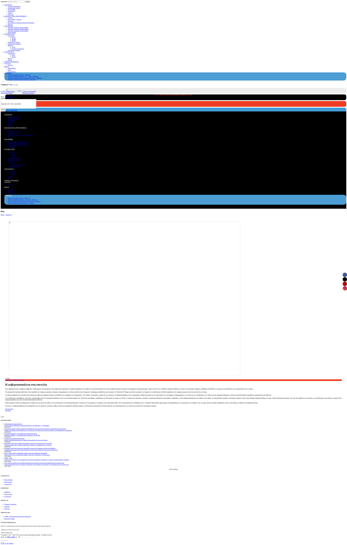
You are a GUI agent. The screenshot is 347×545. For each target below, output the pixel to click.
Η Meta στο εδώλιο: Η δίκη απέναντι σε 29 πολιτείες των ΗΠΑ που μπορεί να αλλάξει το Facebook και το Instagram (38, 430)
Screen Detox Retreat (14, 50)
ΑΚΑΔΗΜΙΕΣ (8, 26)
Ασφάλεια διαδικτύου (14, 6)
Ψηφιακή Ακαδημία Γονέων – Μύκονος (19, 75)
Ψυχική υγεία (8, 494)
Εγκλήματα (11, 11)
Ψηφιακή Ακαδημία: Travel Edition (18, 31)
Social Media (11, 9)
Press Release (12, 68)
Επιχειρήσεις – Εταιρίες (15, 19)
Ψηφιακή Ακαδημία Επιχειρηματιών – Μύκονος (22, 79)
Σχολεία (10, 18)
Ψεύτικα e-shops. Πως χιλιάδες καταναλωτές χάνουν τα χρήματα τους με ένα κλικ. (28, 445)
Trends (10, 60)
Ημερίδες (7, 506)
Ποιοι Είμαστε (8, 480)
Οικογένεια (11, 36)
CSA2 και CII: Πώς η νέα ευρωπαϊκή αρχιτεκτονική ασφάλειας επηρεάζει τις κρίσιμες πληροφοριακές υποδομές (36, 459)
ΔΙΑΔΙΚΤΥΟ (8, 5)
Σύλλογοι (10, 21)
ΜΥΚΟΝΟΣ (8, 73)
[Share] (3, 540)
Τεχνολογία (7, 496)
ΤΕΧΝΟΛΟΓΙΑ (9, 52)
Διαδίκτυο (8, 215)
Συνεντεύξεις (11, 71)
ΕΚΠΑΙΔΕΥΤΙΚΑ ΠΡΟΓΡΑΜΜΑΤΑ (15, 16)
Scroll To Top (5, 543)
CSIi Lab (7, 509)
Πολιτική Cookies (9, 519)
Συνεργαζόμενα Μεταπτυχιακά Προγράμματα (21, 22)
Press (9, 70)
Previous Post (9, 409)
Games (14, 57)
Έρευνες (10, 65)
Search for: (4, 1)
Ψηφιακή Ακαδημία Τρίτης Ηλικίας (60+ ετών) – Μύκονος (25, 78)
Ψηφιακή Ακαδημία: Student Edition (18, 29)
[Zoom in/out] (7, 540)
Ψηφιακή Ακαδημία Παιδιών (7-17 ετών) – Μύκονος (23, 76)
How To (10, 24)
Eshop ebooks (12, 32)
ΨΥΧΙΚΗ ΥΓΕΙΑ (9, 34)
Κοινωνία (10, 14)
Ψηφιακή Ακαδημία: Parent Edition (18, 27)
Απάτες (10, 13)
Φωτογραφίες (8, 482)
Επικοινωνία (7, 484)
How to (10, 58)
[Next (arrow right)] (3, 542)
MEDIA (6, 66)
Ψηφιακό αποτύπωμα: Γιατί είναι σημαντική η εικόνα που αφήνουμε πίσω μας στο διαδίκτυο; (31, 450)
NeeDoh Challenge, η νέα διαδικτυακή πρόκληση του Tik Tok (22, 435)
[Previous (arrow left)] (1, 542)
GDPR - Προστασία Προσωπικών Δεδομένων (17, 516)
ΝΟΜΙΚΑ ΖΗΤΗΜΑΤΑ (11, 62)
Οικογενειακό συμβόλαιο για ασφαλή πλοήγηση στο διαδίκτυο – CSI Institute (26, 425)
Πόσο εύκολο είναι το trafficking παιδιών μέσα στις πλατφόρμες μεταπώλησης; (27, 455)
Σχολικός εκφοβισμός (18, 49)
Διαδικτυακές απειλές (14, 8)
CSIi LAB (7, 63)
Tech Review (12, 53)
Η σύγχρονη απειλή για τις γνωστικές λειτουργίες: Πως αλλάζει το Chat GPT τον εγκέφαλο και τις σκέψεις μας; (36, 464)
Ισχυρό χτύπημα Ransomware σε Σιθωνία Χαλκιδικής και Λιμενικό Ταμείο (26, 440)
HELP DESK (9, 97)
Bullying (10, 45)
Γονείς (13, 37)
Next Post (8, 410)
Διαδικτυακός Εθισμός (14, 44)
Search (27, 1)
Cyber (13, 47)
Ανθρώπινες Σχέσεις (14, 42)
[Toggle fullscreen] (5, 540)
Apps (13, 55)
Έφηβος (14, 39)
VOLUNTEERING (11, 110)
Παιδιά (14, 40)
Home (2, 215)
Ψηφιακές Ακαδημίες (10, 504)
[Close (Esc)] (1, 540)
